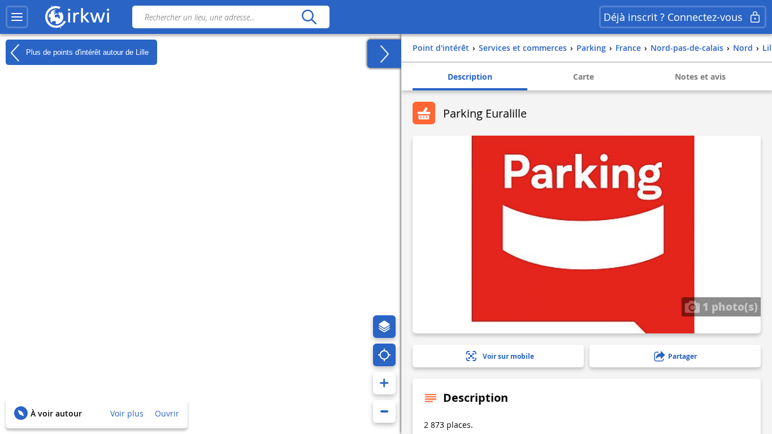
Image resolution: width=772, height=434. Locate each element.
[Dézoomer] (384, 411)
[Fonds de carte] (384, 326)
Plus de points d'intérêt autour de (86, 51)
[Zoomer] (384, 383)
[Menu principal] (17, 17)
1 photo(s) (729, 306)
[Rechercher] (309, 17)
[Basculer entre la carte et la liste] (384, 54)
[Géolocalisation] (384, 355)
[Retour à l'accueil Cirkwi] (77, 17)
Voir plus (127, 413)
